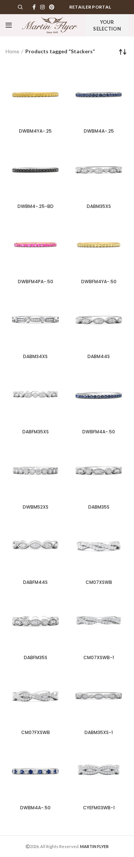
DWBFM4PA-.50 (35, 281)
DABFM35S (35, 657)
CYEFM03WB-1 (99, 807)
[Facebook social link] (34, 7)
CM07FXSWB (35, 732)
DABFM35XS (35, 431)
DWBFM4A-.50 (98, 431)
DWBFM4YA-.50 (99, 281)
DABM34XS (35, 356)
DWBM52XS (35, 507)
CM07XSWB (99, 582)
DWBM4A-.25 (99, 131)
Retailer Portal (90, 7)
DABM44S (98, 356)
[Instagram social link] (42, 7)
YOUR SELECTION (107, 25)
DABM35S (98, 507)
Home (12, 51)
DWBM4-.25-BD (35, 206)
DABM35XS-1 (98, 732)
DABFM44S (35, 582)
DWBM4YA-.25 (35, 131)
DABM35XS (99, 206)
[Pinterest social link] (52, 7)
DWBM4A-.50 (35, 807)
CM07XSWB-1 (98, 657)
